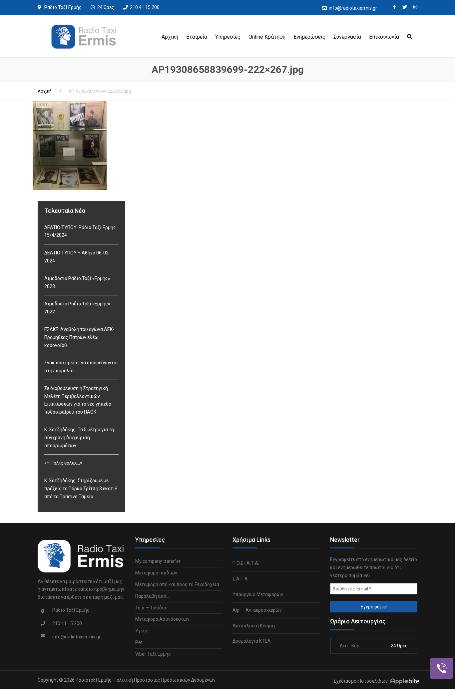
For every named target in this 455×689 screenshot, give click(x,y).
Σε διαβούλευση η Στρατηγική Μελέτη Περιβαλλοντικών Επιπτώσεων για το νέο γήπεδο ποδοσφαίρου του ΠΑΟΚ (77, 400)
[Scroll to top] (420, 653)
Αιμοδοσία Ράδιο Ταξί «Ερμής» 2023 (77, 282)
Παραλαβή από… (152, 596)
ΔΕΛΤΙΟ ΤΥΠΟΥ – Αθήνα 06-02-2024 (77, 256)
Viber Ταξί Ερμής (153, 654)
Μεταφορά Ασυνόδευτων (162, 619)
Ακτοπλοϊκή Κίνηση (253, 625)
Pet (139, 642)
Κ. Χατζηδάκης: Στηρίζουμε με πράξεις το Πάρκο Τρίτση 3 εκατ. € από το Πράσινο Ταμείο (81, 488)
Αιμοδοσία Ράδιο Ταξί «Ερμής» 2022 (77, 307)
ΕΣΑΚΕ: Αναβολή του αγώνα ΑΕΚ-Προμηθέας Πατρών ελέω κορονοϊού (79, 337)
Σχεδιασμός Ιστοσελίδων (360, 681)
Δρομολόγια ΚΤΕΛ (251, 641)
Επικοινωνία (384, 37)
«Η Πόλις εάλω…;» (63, 463)
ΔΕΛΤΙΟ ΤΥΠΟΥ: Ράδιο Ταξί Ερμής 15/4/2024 (80, 231)
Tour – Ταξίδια (150, 607)
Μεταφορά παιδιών (156, 572)
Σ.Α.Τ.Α (240, 578)
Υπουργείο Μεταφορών (257, 594)
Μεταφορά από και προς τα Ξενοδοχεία (177, 584)
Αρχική (170, 37)
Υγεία (141, 630)
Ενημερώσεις (309, 37)
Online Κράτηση (266, 37)
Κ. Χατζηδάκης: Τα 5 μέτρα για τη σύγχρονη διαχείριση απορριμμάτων (79, 437)
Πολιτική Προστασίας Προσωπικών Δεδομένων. (165, 680)
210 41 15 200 (145, 7)
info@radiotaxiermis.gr (353, 8)
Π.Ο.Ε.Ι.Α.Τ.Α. (245, 563)
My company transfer (158, 561)
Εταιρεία (196, 37)
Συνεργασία (347, 37)
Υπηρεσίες (227, 37)
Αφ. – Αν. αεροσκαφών (257, 610)
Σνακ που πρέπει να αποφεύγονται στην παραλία (81, 366)
